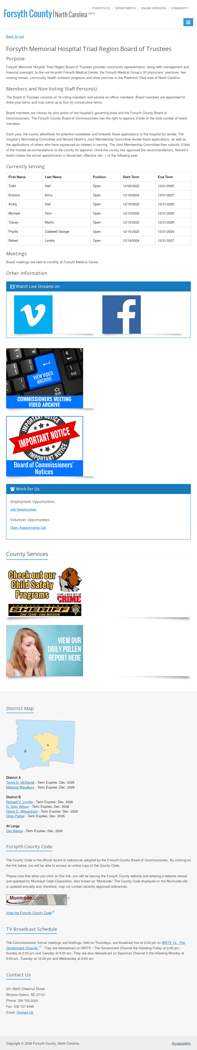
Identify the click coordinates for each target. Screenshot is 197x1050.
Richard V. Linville (19, 801)
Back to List (15, 36)
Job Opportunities (23, 509)
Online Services (153, 8)
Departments (125, 8)
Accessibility (181, 1043)
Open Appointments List (28, 527)
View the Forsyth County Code (29, 912)
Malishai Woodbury (20, 787)
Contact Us (25, 1012)
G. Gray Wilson (17, 806)
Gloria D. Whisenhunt (22, 811)
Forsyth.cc (101, 8)
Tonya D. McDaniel (20, 782)
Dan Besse (14, 830)
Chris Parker (15, 815)
